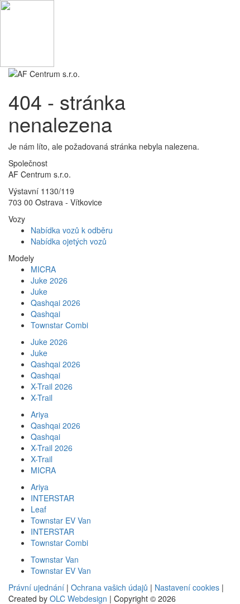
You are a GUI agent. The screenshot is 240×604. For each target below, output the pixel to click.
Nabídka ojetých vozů (69, 241)
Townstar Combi (59, 324)
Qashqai (45, 313)
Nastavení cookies (187, 587)
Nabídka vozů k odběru (72, 230)
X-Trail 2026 (52, 386)
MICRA (43, 269)
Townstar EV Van (61, 520)
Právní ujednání (36, 587)
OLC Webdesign (78, 598)
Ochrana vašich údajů (109, 587)
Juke (39, 291)
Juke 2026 (49, 280)
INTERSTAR (52, 498)
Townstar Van (55, 559)
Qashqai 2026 (55, 302)
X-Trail (41, 397)
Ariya (40, 414)
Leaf (38, 509)
